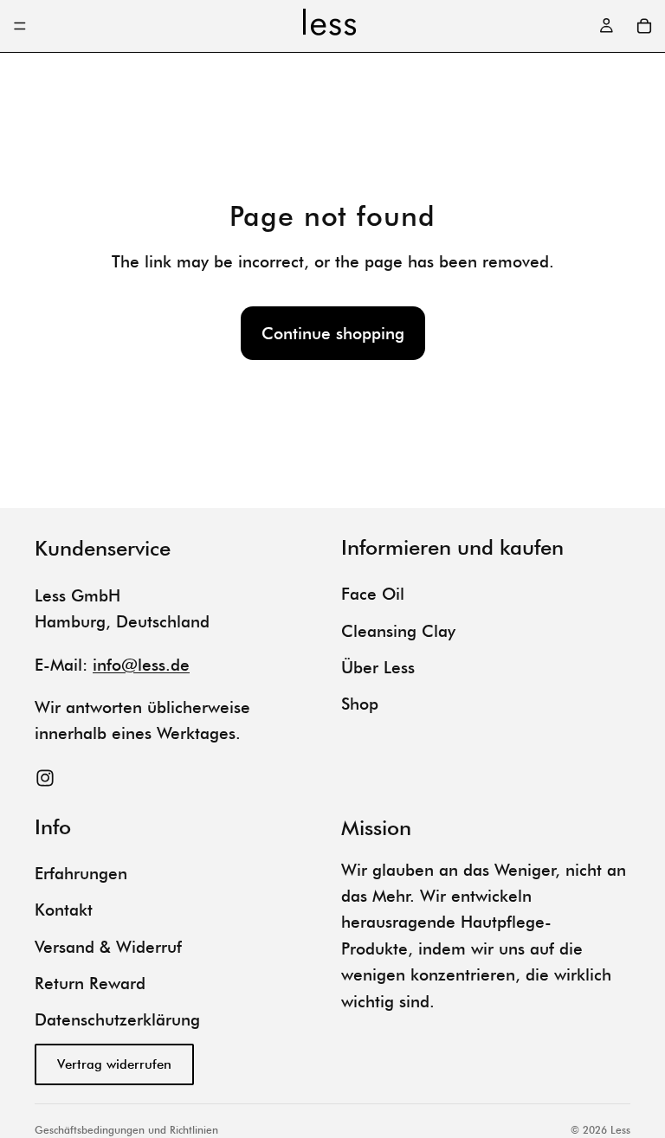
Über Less (378, 667)
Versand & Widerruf (108, 946)
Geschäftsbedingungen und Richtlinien (126, 1129)
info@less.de (141, 664)
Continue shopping (332, 333)
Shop (359, 703)
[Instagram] (45, 778)
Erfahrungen (81, 873)
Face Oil (372, 593)
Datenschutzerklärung (117, 1019)
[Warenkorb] (644, 26)
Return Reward (90, 983)
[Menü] (20, 26)
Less (620, 1129)
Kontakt (64, 909)
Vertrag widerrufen (114, 1064)
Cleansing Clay (398, 630)
